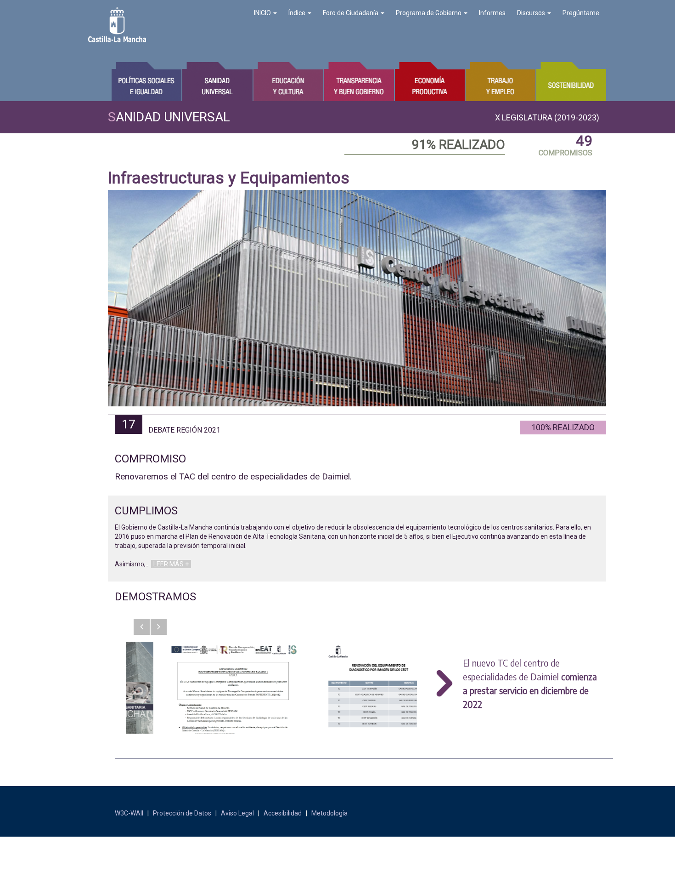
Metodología (329, 813)
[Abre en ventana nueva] (199, 688)
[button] (142, 627)
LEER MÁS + (171, 564)
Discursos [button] (531, 13)
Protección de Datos (182, 813)
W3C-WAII (129, 813)
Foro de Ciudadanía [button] (351, 13)
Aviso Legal (237, 813)
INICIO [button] (263, 13)
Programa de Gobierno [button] (429, 13)
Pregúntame (580, 13)
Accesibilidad (283, 813)
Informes (492, 13)
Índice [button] (297, 13)
